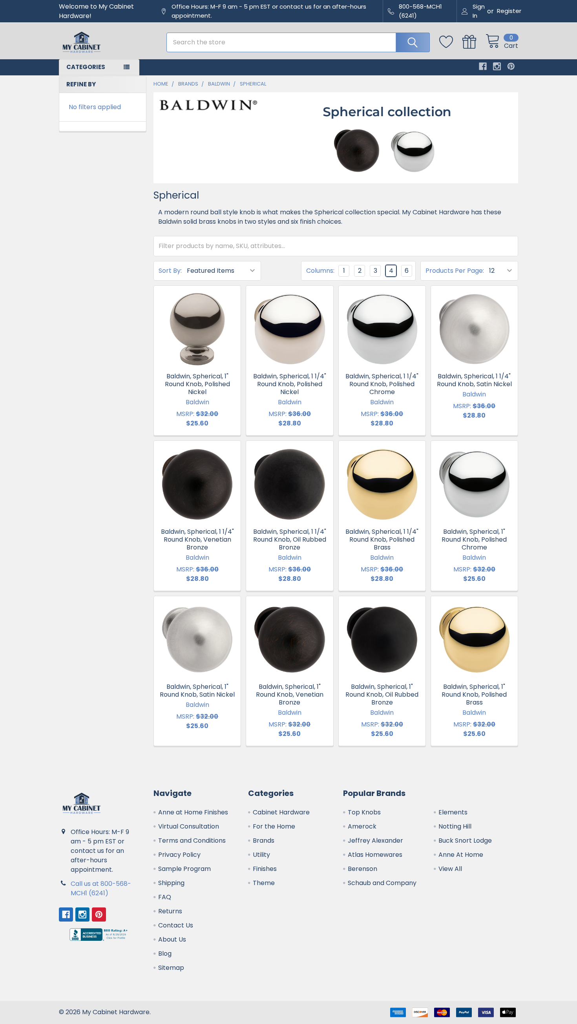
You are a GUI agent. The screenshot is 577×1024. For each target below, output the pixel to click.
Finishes (265, 868)
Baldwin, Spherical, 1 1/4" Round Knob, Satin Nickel (474, 380)
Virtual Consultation (188, 826)
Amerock (362, 826)
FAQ (164, 897)
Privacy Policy (179, 854)
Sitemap (171, 967)
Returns (170, 911)
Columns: (320, 270)
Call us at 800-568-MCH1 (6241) (101, 888)
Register (509, 11)
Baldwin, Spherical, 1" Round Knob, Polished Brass (474, 694)
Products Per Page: (454, 270)
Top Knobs (364, 812)
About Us (172, 939)
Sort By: (170, 270)
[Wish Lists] (450, 42)
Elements (452, 812)
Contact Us (175, 925)
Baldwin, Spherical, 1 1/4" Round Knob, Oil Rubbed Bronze (289, 539)
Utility (261, 854)
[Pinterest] (511, 66)
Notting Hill (454, 826)
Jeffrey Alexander (375, 840)
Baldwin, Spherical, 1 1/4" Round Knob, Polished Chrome (381, 384)
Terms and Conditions (192, 840)
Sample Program (184, 868)
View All (450, 868)
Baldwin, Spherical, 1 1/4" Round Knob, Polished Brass (381, 539)
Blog (165, 953)
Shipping (171, 882)
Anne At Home (460, 854)
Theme (264, 882)
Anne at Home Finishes (193, 812)
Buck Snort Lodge (465, 840)
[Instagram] (497, 66)
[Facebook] (483, 66)
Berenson (362, 868)
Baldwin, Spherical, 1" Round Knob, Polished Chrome (474, 539)
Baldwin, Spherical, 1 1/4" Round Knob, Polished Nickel (289, 384)
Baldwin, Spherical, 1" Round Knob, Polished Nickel (197, 384)
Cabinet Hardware (281, 812)
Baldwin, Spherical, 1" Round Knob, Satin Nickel (197, 690)
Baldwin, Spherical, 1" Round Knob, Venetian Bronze (289, 694)
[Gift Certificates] (474, 42)
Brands (263, 840)
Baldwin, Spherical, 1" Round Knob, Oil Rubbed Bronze (381, 694)
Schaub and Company (382, 882)
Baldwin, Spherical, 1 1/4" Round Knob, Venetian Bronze (197, 539)
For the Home (274, 826)
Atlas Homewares (375, 854)
